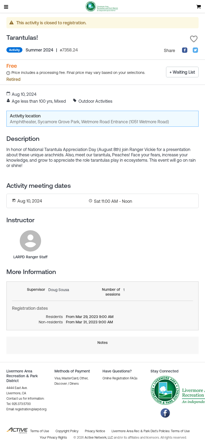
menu (6, 6)
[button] (194, 39)
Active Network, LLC (99, 437)
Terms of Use (180, 431)
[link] (30, 241)
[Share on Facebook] (185, 51)
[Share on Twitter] (195, 51)
